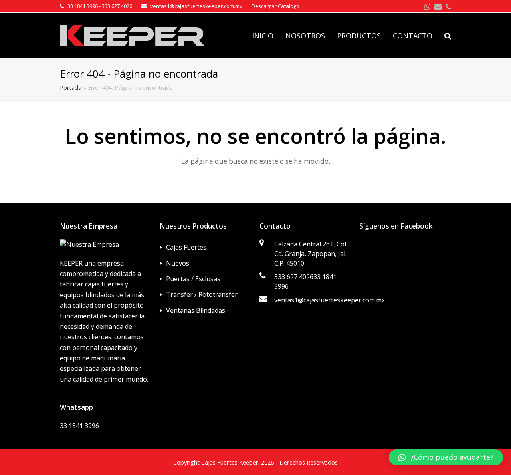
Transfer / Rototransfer (202, 294)
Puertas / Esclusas (193, 278)
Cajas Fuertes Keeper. (230, 462)
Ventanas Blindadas (195, 310)
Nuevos (177, 263)
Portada (70, 87)
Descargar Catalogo (275, 6)
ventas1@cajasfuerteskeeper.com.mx (329, 300)
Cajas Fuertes (186, 247)
